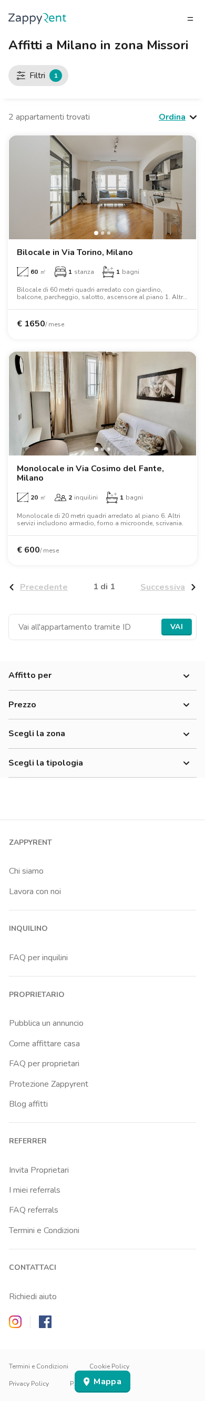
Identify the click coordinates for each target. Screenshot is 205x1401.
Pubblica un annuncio (46, 1023)
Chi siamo (26, 871)
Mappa (107, 1381)
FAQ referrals (33, 1210)
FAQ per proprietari (44, 1063)
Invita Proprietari (39, 1170)
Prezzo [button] (22, 704)
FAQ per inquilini (38, 957)
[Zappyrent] (37, 18)
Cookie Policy (109, 1366)
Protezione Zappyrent (48, 1084)
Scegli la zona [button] (36, 733)
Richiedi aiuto (33, 1296)
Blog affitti (28, 1104)
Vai (176, 627)
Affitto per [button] (30, 675)
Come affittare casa (44, 1043)
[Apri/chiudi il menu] (190, 18)
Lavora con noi (35, 891)
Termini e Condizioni (44, 1230)
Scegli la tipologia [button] (45, 763)
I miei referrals (34, 1190)
